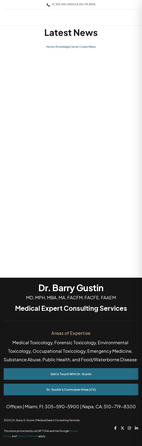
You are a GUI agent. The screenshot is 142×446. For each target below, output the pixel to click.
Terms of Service (27, 436)
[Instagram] (129, 428)
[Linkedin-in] (136, 428)
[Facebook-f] (115, 428)
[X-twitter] (122, 428)
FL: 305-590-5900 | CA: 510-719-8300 (73, 4)
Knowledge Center (67, 46)
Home (50, 46)
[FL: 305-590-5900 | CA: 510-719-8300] (48, 5)
